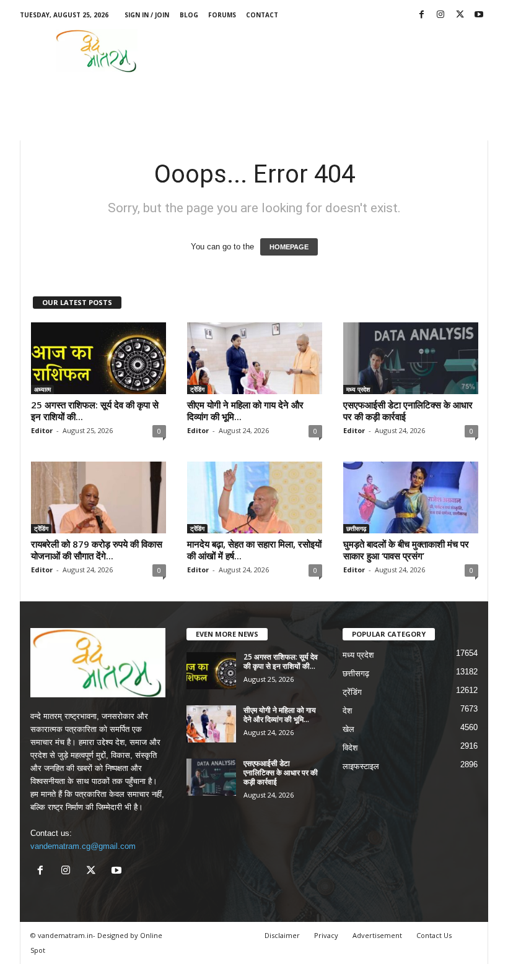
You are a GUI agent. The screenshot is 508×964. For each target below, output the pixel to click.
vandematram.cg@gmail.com (83, 846)
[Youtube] (478, 15)
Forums (222, 15)
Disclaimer (282, 935)
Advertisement (377, 935)
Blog (189, 15)
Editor (42, 430)
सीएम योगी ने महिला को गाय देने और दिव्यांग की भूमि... (245, 410)
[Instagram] (440, 15)
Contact (262, 15)
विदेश (350, 747)
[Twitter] (459, 15)
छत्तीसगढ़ (356, 528)
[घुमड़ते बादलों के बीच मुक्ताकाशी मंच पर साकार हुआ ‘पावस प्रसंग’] (410, 497)
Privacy (326, 935)
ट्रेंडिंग (197, 389)
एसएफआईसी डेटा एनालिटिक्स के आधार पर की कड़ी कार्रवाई (408, 410)
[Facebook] (421, 15)
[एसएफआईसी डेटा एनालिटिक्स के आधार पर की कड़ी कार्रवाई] (410, 358)
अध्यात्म (42, 389)
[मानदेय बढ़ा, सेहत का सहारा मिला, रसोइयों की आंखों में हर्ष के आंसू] (254, 497)
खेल (348, 729)
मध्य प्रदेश (358, 389)
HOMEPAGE (289, 247)
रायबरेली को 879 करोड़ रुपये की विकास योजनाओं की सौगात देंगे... (96, 550)
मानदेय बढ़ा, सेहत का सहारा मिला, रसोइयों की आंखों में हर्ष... (254, 550)
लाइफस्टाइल (361, 766)
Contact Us (434, 935)
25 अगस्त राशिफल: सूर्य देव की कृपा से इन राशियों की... (95, 410)
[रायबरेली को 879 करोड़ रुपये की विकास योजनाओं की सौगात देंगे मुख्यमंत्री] (98, 497)
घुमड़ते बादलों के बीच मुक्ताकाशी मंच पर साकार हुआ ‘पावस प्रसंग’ (406, 550)
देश (347, 710)
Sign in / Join (147, 15)
